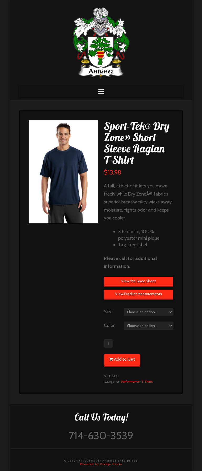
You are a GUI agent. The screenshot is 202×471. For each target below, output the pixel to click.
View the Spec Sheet (138, 281)
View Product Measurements (138, 293)
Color (109, 325)
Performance (130, 381)
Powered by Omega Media (101, 464)
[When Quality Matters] (101, 41)
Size (108, 312)
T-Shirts (147, 381)
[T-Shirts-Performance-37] (63, 172)
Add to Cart (124, 359)
